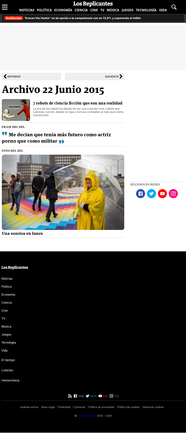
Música (113, 10)
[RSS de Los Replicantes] (70, 396)
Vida (163, 10)
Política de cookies (128, 407)
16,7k (93, 396)
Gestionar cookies (153, 407)
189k (80, 396)
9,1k (105, 396)
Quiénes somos (29, 407)
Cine (94, 10)
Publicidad (64, 407)
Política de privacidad (101, 407)
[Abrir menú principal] (5, 7)
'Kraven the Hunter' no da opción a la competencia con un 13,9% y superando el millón (73, 18)
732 (116, 396)
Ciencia (81, 10)
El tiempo (8, 360)
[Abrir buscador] (174, 7)
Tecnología (146, 10)
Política (44, 10)
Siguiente (112, 76)
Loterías (7, 370)
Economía (63, 10)
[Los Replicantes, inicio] (93, 4)
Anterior (13, 76)
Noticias (26, 10)
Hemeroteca (10, 380)
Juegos (127, 10)
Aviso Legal (48, 407)
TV (102, 10)
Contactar (79, 407)
